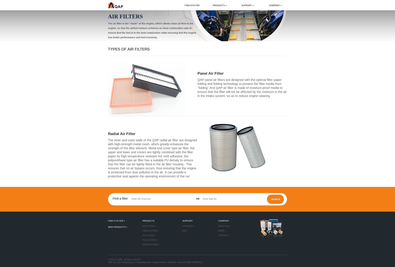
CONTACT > (223, 235)
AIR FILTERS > (149, 226)
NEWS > (222, 231)
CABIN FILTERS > (150, 231)
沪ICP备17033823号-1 (193, 262)
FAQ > (185, 231)
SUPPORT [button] (246, 5)
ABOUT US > (224, 226)
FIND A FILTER (192, 5)
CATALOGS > (188, 226)
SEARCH (275, 199)
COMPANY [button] (274, 5)
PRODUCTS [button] (219, 5)
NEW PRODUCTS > (117, 227)
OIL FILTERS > (149, 235)
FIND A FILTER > (116, 221)
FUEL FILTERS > (150, 240)
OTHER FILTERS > (151, 245)
